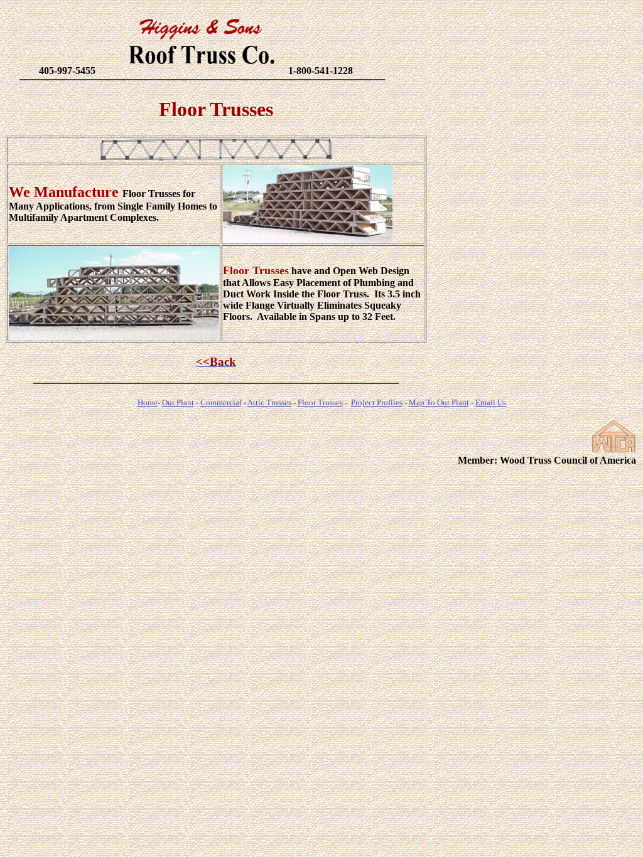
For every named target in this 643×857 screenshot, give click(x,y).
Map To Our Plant (439, 402)
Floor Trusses (320, 402)
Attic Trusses (269, 402)
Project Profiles (377, 402)
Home (148, 402)
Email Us (490, 402)
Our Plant (178, 402)
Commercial (221, 402)
